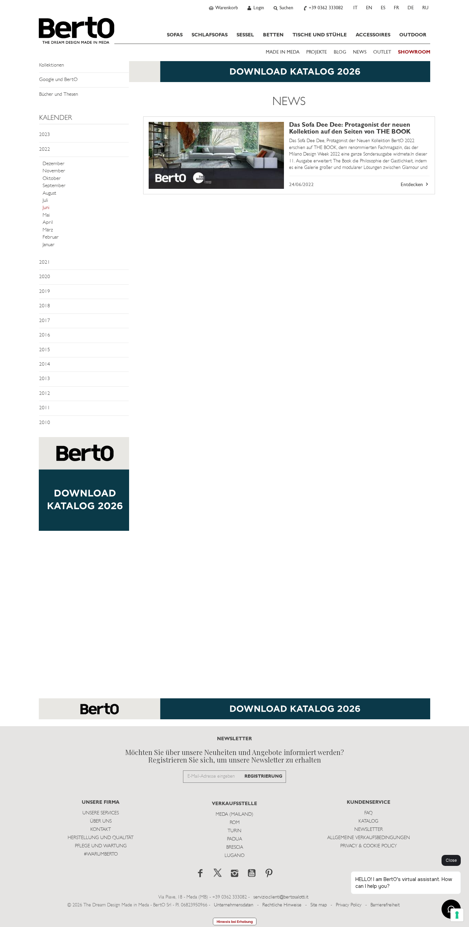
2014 (44, 364)
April (48, 222)
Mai (46, 215)
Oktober (52, 178)
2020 (44, 276)
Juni (46, 207)
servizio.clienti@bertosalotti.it (280, 897)
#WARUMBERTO (101, 854)
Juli (45, 200)
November (54, 171)
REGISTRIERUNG (263, 776)
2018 (44, 306)
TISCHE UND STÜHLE (320, 35)
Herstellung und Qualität (101, 837)
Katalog (368, 821)
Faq (368, 813)
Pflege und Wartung (101, 846)
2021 (44, 262)
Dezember (54, 164)
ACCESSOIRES (373, 35)
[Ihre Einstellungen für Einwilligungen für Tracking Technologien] (457, 915)
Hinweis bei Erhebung (235, 921)
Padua (234, 839)
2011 (44, 408)
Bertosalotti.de (76, 30)
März (48, 230)
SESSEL (245, 35)
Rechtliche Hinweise (281, 905)
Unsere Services (100, 813)
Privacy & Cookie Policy (368, 846)
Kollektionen (51, 65)
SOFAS (175, 35)
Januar (49, 245)
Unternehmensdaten (233, 905)
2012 (44, 393)
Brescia (234, 847)
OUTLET (382, 52)
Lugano (234, 855)
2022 (44, 149)
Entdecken (412, 184)
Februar (51, 237)
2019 (44, 291)
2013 (44, 378)
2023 (44, 134)
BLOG (340, 52)
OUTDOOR (412, 35)
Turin (234, 831)
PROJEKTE (316, 52)
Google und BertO (58, 79)
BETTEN (273, 35)
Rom (235, 822)
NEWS (359, 52)
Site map (318, 905)
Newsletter (368, 829)
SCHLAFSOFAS (210, 35)
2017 (44, 320)
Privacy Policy (349, 905)
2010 (44, 422)
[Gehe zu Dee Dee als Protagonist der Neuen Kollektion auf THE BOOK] (216, 155)
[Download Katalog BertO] (234, 75)
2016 (44, 335)
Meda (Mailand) (234, 814)
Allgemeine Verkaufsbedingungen (368, 837)
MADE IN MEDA (282, 52)
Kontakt (100, 829)
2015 (44, 350)
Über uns (101, 821)
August (49, 193)
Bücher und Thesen (58, 94)
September (54, 185)
